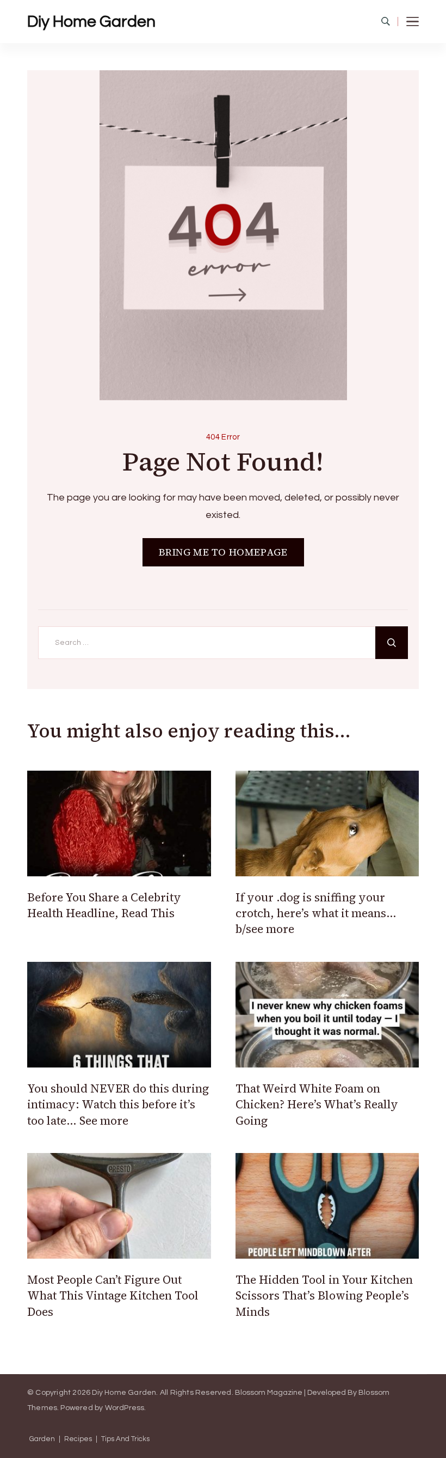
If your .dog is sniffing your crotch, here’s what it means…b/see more (316, 913)
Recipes (78, 1439)
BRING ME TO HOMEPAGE (223, 552)
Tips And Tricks (125, 1439)
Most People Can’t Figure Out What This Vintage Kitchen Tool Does (113, 1296)
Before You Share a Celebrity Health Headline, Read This (104, 905)
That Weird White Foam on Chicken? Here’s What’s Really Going (317, 1104)
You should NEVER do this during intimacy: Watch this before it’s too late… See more (118, 1104)
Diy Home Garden (91, 21)
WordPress (125, 1408)
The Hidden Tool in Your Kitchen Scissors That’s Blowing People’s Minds (324, 1296)
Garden (42, 1439)
